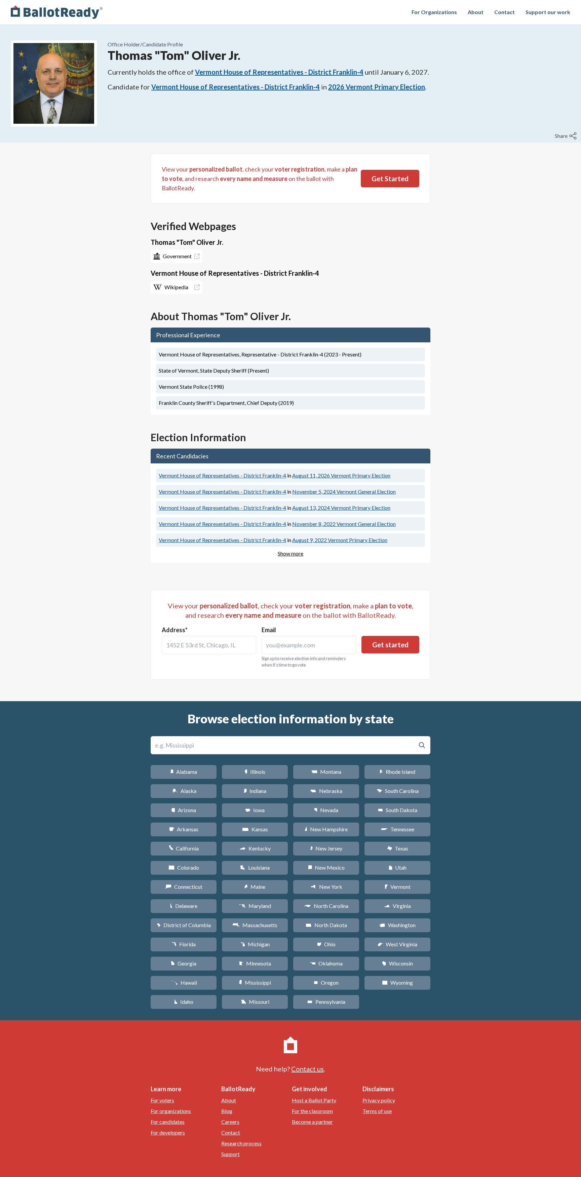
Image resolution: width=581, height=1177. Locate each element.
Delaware (183, 906)
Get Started (390, 179)
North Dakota (326, 925)
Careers (230, 1121)
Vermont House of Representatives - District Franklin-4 (279, 72)
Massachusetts (254, 925)
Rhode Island (397, 771)
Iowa (255, 810)
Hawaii (183, 982)
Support (230, 1154)
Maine (254, 886)
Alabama (183, 771)
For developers (168, 1132)
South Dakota (397, 810)
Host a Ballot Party (314, 1100)
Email (269, 630)
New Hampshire (326, 829)
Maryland (255, 906)
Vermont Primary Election (341, 475)
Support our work (548, 12)
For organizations (171, 1111)
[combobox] (209, 645)
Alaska (183, 791)
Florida (183, 944)
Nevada (326, 810)
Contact (504, 12)
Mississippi (255, 982)
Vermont (398, 886)
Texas (397, 848)
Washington (397, 925)
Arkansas (183, 829)
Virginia (397, 906)
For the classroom (312, 1111)
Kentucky (255, 848)
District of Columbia (184, 925)
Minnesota (255, 963)
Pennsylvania (326, 1001)
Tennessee (397, 829)
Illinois (254, 771)
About (475, 12)
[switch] (566, 136)
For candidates (168, 1121)
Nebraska (326, 791)
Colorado (183, 867)
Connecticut (183, 886)
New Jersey (326, 848)
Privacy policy (378, 1100)
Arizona (183, 810)
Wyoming (397, 982)
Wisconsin (397, 963)
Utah (397, 867)
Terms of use (377, 1111)
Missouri (255, 1001)
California (184, 848)
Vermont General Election (344, 491)
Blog (226, 1111)
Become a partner (312, 1121)
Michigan (255, 944)
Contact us (307, 1069)
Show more (290, 553)
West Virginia (397, 944)
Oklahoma (326, 963)
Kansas (255, 829)
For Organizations (434, 12)
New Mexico (326, 867)
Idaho (183, 1001)
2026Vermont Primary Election (376, 87)
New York (326, 886)
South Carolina (398, 791)
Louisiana (255, 867)
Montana (326, 771)
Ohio (326, 944)
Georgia (183, 963)
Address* (175, 630)
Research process (241, 1143)
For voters (162, 1100)
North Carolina (326, 906)
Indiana (254, 791)
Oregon (326, 982)
